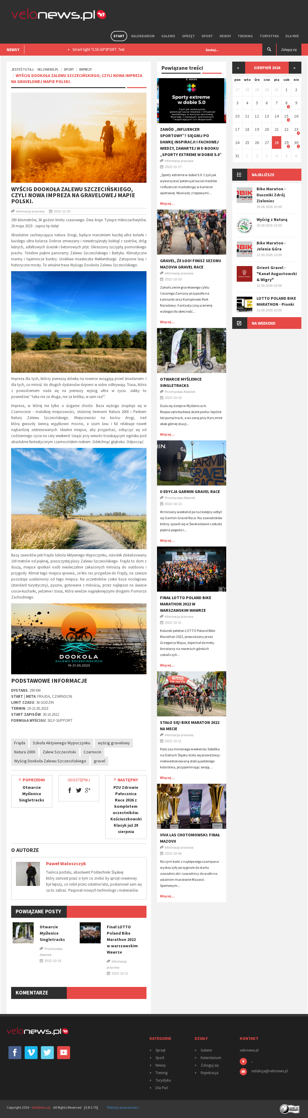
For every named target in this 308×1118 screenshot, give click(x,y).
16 (296, 116)
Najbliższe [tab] (263, 174)
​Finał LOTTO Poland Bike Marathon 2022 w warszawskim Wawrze (122, 939)
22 (286, 129)
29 (257, 89)
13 (267, 116)
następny (128, 780)
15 (286, 116)
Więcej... (167, 203)
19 (257, 129)
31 (277, 89)
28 (247, 89)
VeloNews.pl (48, 69)
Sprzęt (188, 36)
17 (237, 129)
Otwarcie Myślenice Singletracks (31, 794)
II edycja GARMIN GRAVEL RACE (190, 491)
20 (267, 129)
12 (257, 116)
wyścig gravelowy (114, 743)
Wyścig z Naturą (272, 219)
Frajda (19, 743)
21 (277, 129)
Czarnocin (92, 752)
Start (119, 36)
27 (237, 89)
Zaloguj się (210, 1065)
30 (267, 89)
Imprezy (85, 69)
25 (247, 142)
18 (247, 129)
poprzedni (34, 780)
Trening (245, 36)
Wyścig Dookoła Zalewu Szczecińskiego (50, 761)
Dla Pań (292, 36)
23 (296, 129)
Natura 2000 (24, 752)
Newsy (225, 36)
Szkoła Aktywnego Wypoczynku (61, 743)
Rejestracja (209, 1072)
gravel (99, 761)
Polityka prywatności (123, 1107)
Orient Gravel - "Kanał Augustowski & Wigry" (277, 273)
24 (237, 142)
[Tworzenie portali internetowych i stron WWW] (290, 1106)
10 (237, 116)
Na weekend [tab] (264, 323)
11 (247, 116)
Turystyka (269, 36)
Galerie (168, 36)
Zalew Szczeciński (59, 752)
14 (277, 116)
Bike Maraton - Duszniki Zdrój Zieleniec (271, 195)
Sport (207, 36)
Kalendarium (143, 36)
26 (257, 142)
